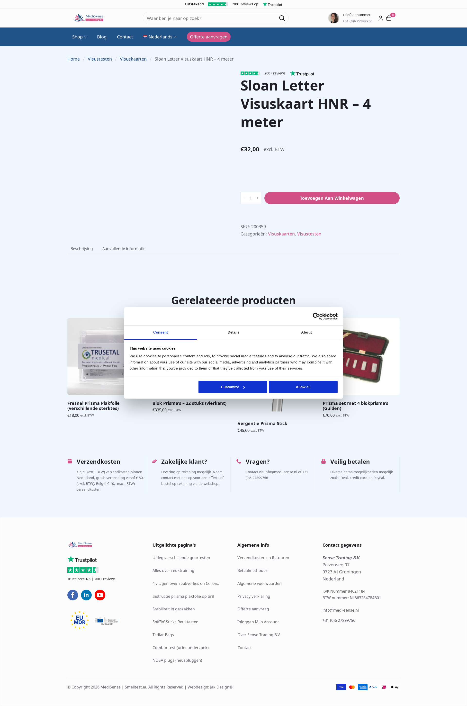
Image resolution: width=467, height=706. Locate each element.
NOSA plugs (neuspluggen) (177, 660)
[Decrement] (244, 198)
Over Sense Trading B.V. (259, 634)
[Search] (282, 18)
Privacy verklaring (253, 596)
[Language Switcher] (174, 37)
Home (73, 59)
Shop (77, 37)
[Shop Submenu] (85, 37)
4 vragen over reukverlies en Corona (186, 583)
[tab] (81, 248)
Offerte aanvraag (253, 609)
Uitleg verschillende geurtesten (181, 557)
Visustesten (100, 59)
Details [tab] (234, 332)
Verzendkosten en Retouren (263, 557)
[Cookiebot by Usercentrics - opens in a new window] (316, 316)
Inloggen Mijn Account (258, 622)
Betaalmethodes (252, 570)
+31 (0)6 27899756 (339, 620)
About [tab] (306, 332)
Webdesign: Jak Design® (210, 687)
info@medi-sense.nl (341, 610)
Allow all (303, 387)
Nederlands (160, 37)
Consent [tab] (160, 332)
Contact (125, 37)
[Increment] (257, 198)
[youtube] (100, 595)
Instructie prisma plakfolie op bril (183, 596)
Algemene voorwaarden (259, 583)
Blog (102, 37)
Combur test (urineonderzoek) (181, 647)
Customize (230, 387)
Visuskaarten (133, 59)
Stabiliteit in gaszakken (174, 609)
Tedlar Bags (163, 634)
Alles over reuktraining (173, 570)
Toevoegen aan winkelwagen (332, 198)
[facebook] (72, 595)
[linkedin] (86, 595)
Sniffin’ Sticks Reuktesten (175, 622)
